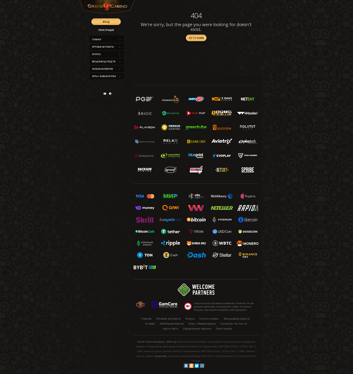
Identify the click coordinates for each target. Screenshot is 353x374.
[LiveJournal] (207, 366)
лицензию (161, 356)
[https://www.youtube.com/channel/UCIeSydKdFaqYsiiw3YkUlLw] (104, 93)
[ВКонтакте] (186, 366)
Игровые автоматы (103, 46)
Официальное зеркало (197, 328)
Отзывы (150, 323)
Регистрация (106, 30)
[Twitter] (197, 366)
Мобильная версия (102, 68)
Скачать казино (209, 318)
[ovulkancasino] (110, 93)
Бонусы (96, 54)
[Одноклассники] (191, 366)
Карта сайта (170, 328)
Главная (96, 39)
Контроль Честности (234, 323)
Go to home (196, 38)
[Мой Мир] (202, 366)
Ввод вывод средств (103, 61)
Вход (106, 21)
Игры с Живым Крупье (104, 76)
